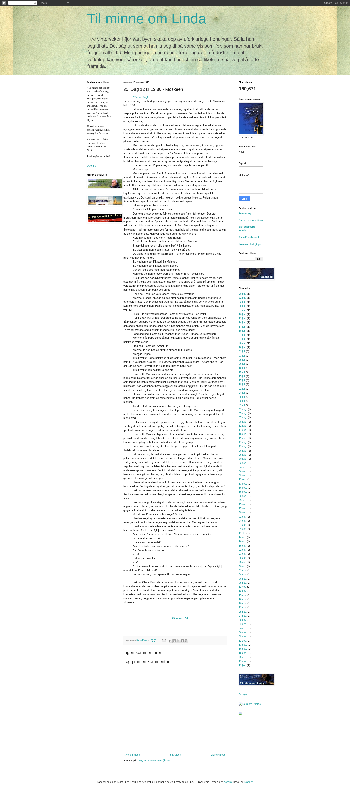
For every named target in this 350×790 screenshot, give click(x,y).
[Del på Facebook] (182, 641)
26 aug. (243, 450)
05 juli (242, 359)
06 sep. (243, 471)
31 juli (242, 405)
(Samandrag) (140, 97)
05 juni (242, 306)
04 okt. (242, 520)
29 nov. (243, 620)
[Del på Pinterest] (186, 641)
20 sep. (243, 496)
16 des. (243, 648)
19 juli (242, 384)
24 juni (242, 339)
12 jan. (242, 665)
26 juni (242, 343)
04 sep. (243, 467)
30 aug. (243, 458)
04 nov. (243, 574)
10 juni (242, 314)
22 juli (242, 388)
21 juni (242, 335)
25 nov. (243, 611)
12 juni (242, 318)
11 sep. (243, 479)
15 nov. (243, 595)
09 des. (243, 636)
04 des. (243, 628)
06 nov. (243, 578)
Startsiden (175, 754)
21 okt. (242, 549)
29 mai (242, 293)
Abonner (92, 165)
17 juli (242, 380)
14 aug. (243, 430)
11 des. (243, 640)
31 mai (242, 297)
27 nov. (243, 615)
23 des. (243, 661)
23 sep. (243, 500)
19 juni (242, 330)
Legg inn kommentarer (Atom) (154, 760)
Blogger (248, 782)
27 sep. (243, 508)
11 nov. (242, 586)
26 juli (242, 397)
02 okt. (242, 516)
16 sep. (243, 487)
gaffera (228, 782)
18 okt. (242, 545)
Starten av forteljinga (251, 220)
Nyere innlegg (132, 754)
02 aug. (243, 409)
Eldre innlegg (218, 754)
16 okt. (242, 541)
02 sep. (243, 463)
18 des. (243, 653)
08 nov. (243, 582)
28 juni (242, 347)
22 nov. (243, 607)
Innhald (244, 237)
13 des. (243, 644)
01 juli (242, 351)
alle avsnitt (254, 237)
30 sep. (243, 512)
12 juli (242, 372)
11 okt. (242, 533)
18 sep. (243, 491)
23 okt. (242, 553)
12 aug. (243, 425)
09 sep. (243, 475)
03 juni (242, 302)
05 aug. (243, 413)
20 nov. (243, 603)
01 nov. (243, 570)
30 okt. (242, 566)
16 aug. (243, 434)
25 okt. (242, 558)
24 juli (242, 392)
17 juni (242, 326)
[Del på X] (178, 641)
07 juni (242, 310)
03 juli (242, 355)
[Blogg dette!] (174, 641)
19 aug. (243, 438)
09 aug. (243, 421)
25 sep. (243, 504)
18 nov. (243, 599)
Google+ (243, 694)
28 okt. (242, 562)
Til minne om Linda (146, 19)
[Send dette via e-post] (171, 641)
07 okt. (242, 525)
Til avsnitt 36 (180, 618)
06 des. (243, 632)
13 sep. (243, 483)
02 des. (243, 624)
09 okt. (242, 529)
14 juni (242, 322)
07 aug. (243, 417)
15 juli (242, 376)
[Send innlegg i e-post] (163, 640)
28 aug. (243, 454)
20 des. (243, 657)
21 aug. (243, 442)
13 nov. (243, 591)
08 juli (242, 363)
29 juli (242, 401)
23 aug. (243, 446)
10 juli (242, 368)
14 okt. (242, 537)
